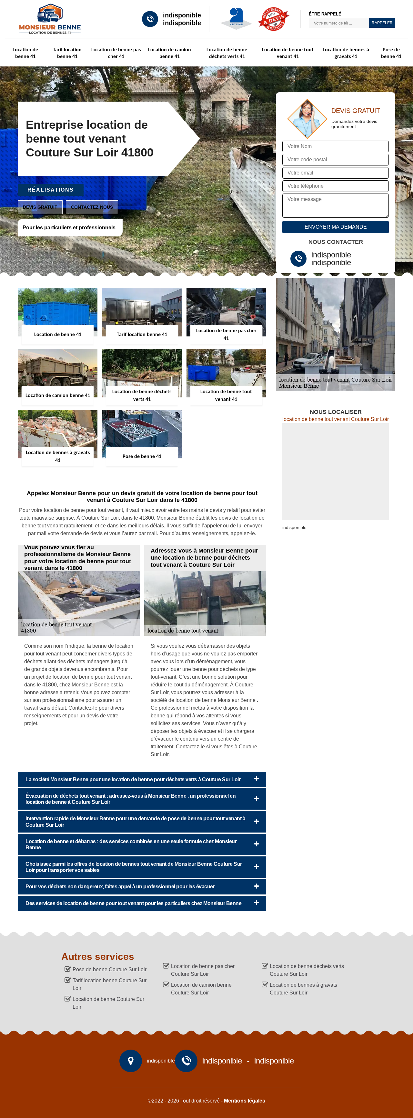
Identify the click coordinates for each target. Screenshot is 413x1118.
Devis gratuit (40, 207)
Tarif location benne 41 (67, 53)
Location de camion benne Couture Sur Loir (201, 988)
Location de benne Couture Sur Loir (108, 1003)
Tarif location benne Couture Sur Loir (109, 984)
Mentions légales (244, 1100)
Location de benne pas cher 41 (116, 53)
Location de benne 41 (25, 53)
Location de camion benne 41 (169, 53)
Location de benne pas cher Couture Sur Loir (203, 970)
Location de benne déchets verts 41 (226, 53)
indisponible (182, 15)
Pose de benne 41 (391, 53)
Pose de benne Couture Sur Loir (109, 969)
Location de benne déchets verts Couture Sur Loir (307, 970)
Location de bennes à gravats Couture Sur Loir (303, 988)
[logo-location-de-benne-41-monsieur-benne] (47, 19)
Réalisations (50, 190)
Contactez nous (92, 207)
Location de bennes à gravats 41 (346, 53)
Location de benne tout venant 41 (288, 53)
